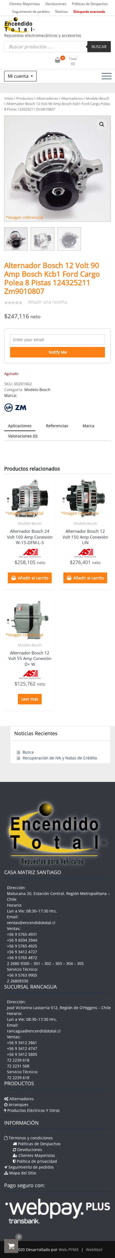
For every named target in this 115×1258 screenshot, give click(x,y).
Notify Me (58, 352)
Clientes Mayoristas (24, 3)
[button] (102, 124)
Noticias (61, 11)
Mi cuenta (19, 76)
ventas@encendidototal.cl (31, 922)
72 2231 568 (18, 1066)
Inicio (8, 98)
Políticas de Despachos (90, 3)
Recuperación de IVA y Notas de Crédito (60, 758)
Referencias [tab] (57, 425)
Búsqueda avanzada (89, 11)
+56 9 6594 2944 (22, 940)
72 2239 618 (18, 1060)
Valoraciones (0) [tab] (22, 436)
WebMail (94, 1249)
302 (47, 963)
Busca (28, 752)
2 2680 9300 (18, 963)
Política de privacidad (36, 1161)
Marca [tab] (88, 425)
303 (58, 963)
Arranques (18, 1104)
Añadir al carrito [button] (33, 578)
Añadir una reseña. (48, 302)
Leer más (29, 699)
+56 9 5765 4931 (22, 934)
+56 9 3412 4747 (22, 1048)
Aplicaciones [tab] (20, 425)
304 (69, 963)
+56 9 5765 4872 (22, 957)
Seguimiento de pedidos (31, 11)
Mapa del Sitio (22, 1173)
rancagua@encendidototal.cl (34, 1031)
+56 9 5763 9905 (22, 975)
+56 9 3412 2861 (22, 1042)
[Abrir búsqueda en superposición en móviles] (57, 46)
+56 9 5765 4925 (22, 946)
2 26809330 (17, 981)
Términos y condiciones (30, 1138)
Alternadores (47, 98)
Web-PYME (69, 1249)
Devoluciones (55, 3)
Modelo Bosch (97, 98)
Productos (24, 98)
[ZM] (15, 407)
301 (36, 963)
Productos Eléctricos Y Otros (33, 1110)
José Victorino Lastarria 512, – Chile (59, 1007)
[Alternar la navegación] (106, 76)
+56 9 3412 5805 (22, 1054)
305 (80, 963)
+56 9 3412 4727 (22, 951)
